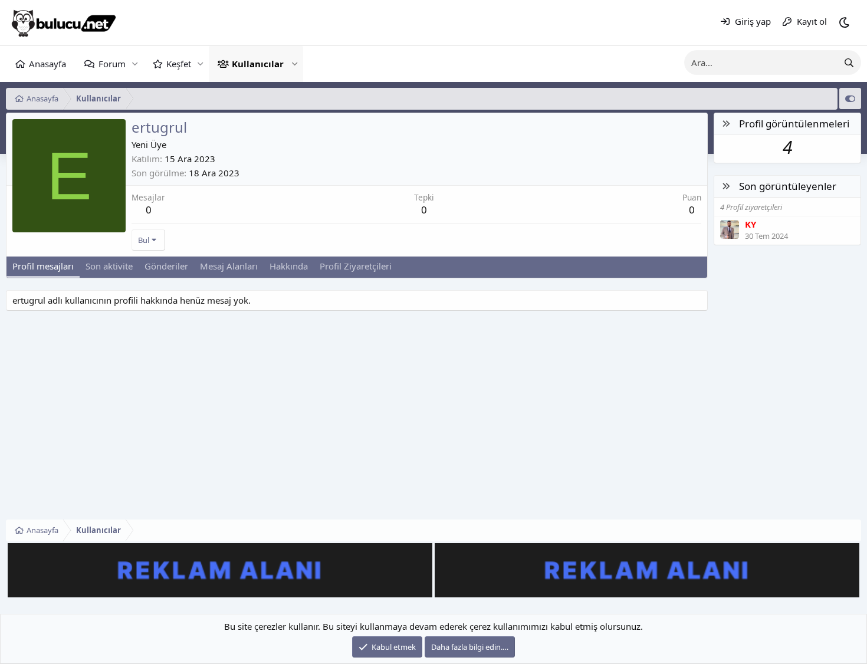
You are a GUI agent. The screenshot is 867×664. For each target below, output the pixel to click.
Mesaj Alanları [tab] (229, 266)
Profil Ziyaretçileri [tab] (356, 266)
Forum (112, 64)
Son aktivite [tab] (109, 266)
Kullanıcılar (258, 64)
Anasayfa (47, 64)
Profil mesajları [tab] (43, 266)
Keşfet (178, 64)
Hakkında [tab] (289, 266)
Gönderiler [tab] (166, 266)
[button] (134, 64)
